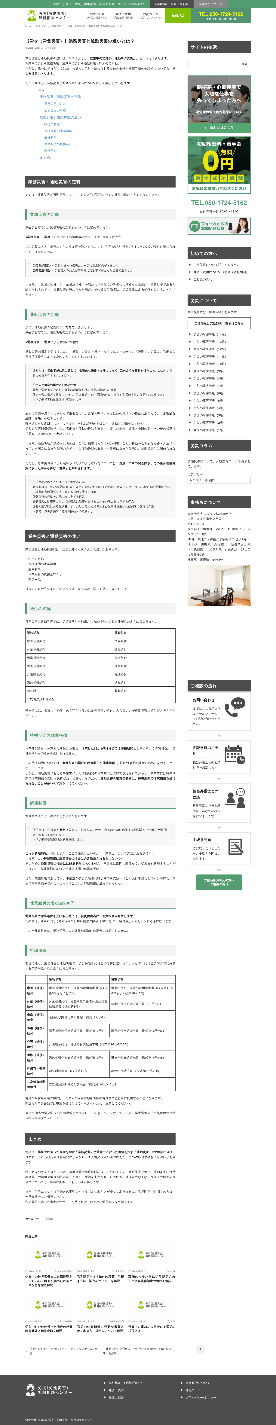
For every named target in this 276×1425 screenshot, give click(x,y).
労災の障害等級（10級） (211, 364)
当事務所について (210, 4)
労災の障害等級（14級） (211, 334)
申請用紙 (50, 150)
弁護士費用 (123, 15)
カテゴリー (195, 474)
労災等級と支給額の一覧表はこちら (219, 323)
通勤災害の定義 (55, 110)
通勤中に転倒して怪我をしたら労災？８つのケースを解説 (64, 1351)
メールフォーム (206, 713)
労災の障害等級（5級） (210, 400)
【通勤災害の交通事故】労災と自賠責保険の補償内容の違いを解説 (137, 1351)
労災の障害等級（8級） (210, 378)
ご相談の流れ (203, 279)
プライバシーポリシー (201, 1397)
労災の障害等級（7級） (210, 385)
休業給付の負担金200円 (60, 144)
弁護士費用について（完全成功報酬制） (221, 272)
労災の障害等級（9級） (210, 371)
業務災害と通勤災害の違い (60, 117)
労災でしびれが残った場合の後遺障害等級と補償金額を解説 (48, 1328)
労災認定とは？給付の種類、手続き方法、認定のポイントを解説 (100, 1278)
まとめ (45, 157)
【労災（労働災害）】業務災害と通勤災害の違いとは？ (94, 26)
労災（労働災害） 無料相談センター (70, 1419)
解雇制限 (50, 137)
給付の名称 (52, 124)
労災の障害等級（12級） (211, 349)
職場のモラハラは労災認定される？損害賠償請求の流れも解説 (152, 1278)
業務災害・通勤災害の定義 (60, 96)
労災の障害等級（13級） (211, 341)
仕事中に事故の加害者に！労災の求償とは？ (152, 1328)
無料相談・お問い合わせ (172, 4)
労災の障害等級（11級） (211, 356)
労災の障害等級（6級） (210, 393)
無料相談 (178, 15)
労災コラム (150, 15)
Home (28, 26)
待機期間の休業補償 (58, 131)
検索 (244, 64)
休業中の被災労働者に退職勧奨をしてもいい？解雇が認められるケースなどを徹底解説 (48, 1280)
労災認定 (57, 26)
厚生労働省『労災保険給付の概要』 (67, 511)
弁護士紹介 (97, 15)
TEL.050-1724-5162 (221, 15)
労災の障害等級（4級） (210, 408)
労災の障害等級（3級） (210, 415)
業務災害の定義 (55, 103)
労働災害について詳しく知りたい (217, 264)
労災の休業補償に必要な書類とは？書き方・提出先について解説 (100, 1328)
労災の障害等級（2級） (210, 422)
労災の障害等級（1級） (210, 430)
